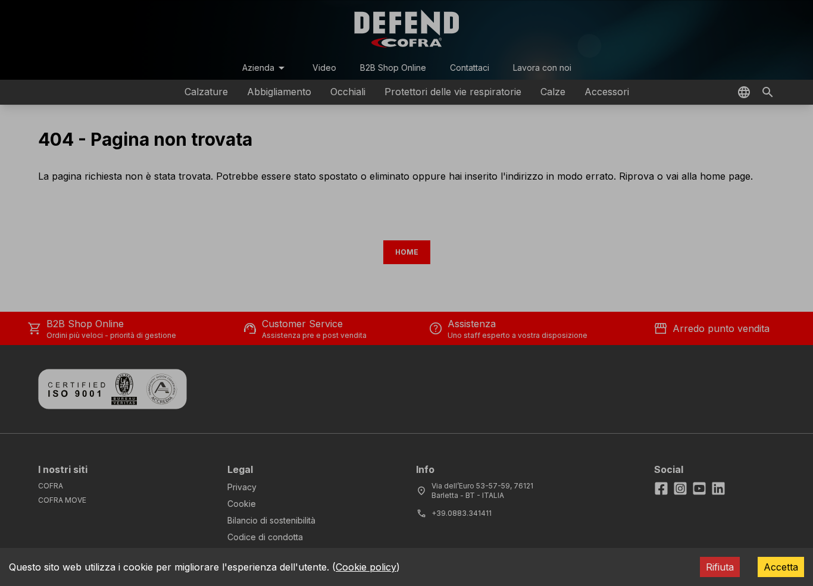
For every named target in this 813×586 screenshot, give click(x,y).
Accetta (781, 567)
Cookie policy (366, 567)
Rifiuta (720, 567)
